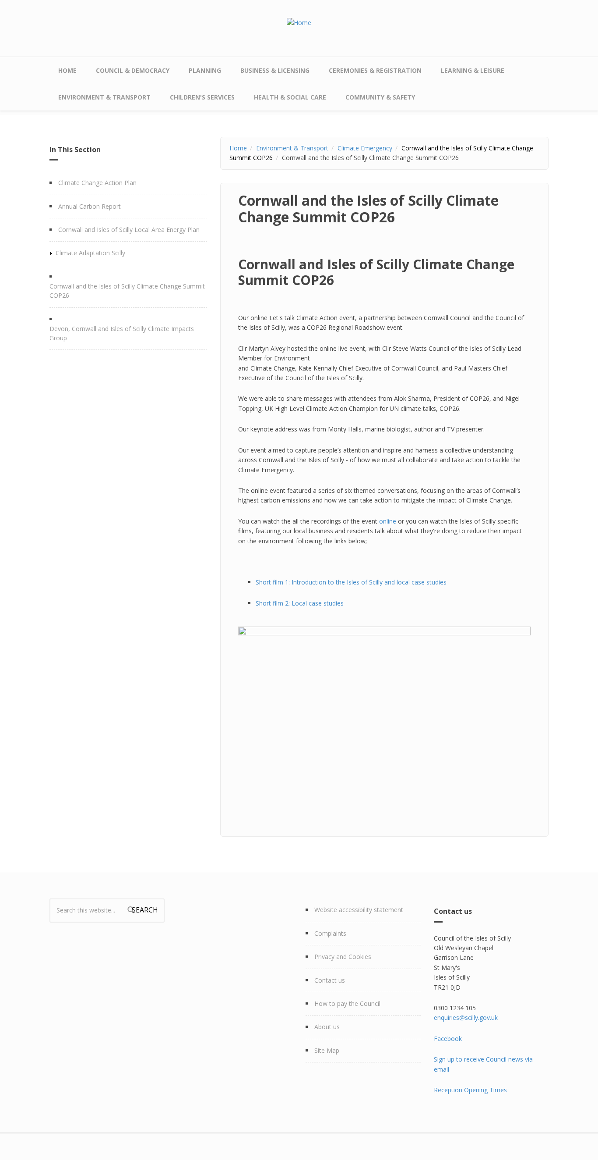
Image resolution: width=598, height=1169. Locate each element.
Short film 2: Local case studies (300, 603)
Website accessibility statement (358, 909)
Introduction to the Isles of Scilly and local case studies (370, 582)
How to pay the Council (347, 1003)
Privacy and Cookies (342, 956)
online (387, 521)
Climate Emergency (365, 148)
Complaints (330, 933)
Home (67, 70)
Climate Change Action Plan (97, 182)
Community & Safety (380, 97)
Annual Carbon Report (89, 206)
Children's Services (202, 97)
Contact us (329, 980)
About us (327, 1027)
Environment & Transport (104, 97)
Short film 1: (274, 582)
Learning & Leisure (472, 70)
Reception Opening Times (470, 1090)
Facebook (448, 1038)
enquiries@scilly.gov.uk (466, 1017)
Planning (205, 70)
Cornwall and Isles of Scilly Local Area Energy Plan (129, 229)
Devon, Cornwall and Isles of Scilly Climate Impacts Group (121, 333)
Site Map (326, 1050)
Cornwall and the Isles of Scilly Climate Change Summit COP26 (127, 290)
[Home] (299, 22)
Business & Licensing (275, 70)
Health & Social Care (290, 97)
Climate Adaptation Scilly (90, 253)
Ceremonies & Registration (375, 70)
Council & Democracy (132, 70)
